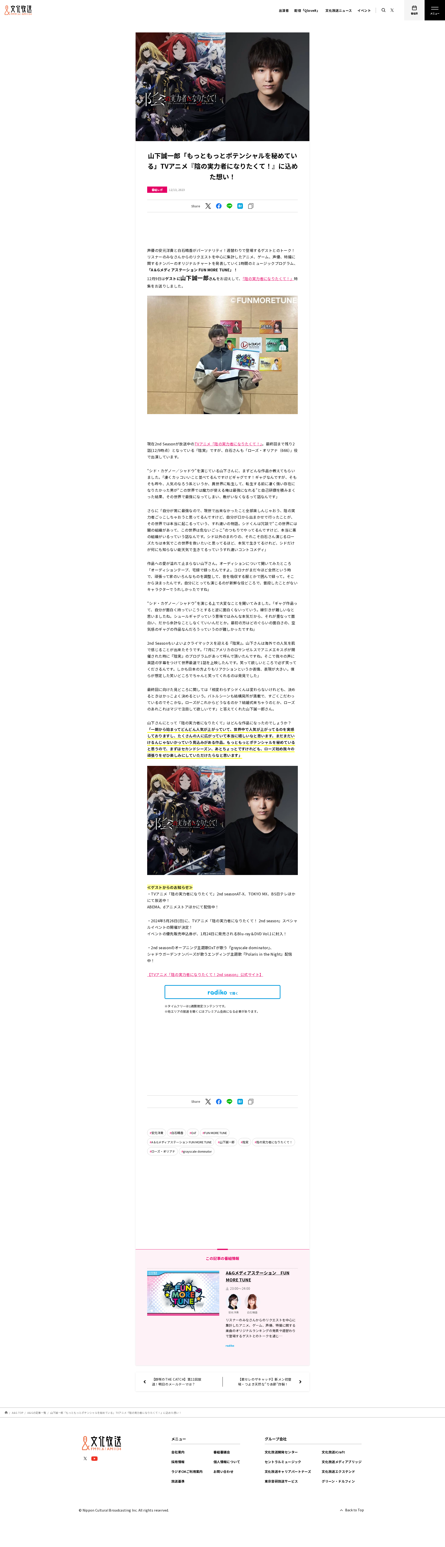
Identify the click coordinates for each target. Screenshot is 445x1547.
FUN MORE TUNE (215, 1133)
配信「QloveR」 (307, 10)
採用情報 (178, 1461)
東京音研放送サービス (281, 1481)
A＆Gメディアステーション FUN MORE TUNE (181, 1142)
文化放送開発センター (281, 1452)
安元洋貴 (157, 1133)
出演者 (284, 10)
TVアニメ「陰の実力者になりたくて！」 (228, 444)
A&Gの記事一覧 (36, 1412)
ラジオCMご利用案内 (187, 1471)
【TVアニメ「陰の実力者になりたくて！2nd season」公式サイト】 (205, 974)
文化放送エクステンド (338, 1471)
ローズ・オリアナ (163, 1151)
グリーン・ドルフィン (338, 1481)
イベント (364, 10)
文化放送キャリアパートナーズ (288, 1471)
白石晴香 (177, 1133)
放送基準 (178, 1481)
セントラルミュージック (283, 1461)
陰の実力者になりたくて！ (274, 1142)
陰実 (245, 1142)
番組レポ (157, 190)
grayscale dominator (197, 1151)
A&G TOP (17, 1412)
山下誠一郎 (227, 1142)
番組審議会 (221, 1452)
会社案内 (178, 1452)
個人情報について (226, 1461)
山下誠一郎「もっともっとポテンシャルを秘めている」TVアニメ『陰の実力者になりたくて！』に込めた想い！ (115, 1412)
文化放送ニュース (338, 10)
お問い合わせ (223, 1471)
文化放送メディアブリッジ (342, 1461)
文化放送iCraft (333, 1452)
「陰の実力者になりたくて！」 (268, 278)
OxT (193, 1133)
